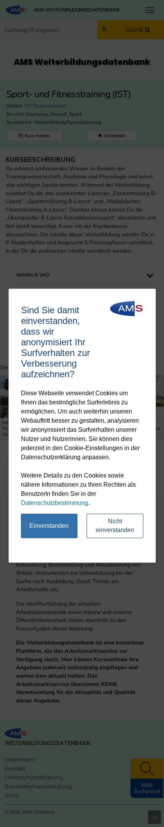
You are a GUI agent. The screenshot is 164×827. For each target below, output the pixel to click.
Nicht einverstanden (115, 525)
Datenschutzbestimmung (54, 503)
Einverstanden (49, 525)
